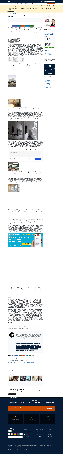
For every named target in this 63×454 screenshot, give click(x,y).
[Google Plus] (13, 428)
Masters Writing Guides (48, 88)
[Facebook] (8, 428)
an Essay (49, 47)
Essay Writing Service (27, 431)
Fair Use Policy (50, 432)
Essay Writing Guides (48, 87)
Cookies (27, 449)
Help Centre (50, 436)
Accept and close (10, 11)
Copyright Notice (23, 449)
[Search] (44, 1)
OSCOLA (32, 362)
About (49, 431)
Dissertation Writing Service (28, 432)
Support (37, 1)
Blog (37, 439)
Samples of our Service (48, 54)
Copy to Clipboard (11, 370)
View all (41, 374)
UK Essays (10, 3)
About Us (22, 3)
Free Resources (38, 436)
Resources (26, 3)
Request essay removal (12, 393)
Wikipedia (28, 362)
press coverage (35, 399)
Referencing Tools (48, 86)
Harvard (19, 362)
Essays (11, 13)
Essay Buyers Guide (48, 84)
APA (9, 362)
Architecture (15, 13)
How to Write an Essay (48, 83)
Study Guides (38, 434)
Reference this (11, 23)
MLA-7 (15, 362)
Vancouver (23, 362)
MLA (12, 362)
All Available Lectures (48, 62)
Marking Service (47, 53)
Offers (31, 3)
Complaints (50, 434)
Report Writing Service (48, 50)
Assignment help (26, 436)
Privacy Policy (10, 449)
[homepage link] (8, 13)
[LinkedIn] (11, 428)
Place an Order (51, 3)
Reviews (18, 3)
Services (14, 3)
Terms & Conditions (16, 449)
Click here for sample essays (25, 6)
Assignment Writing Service (49, 51)
